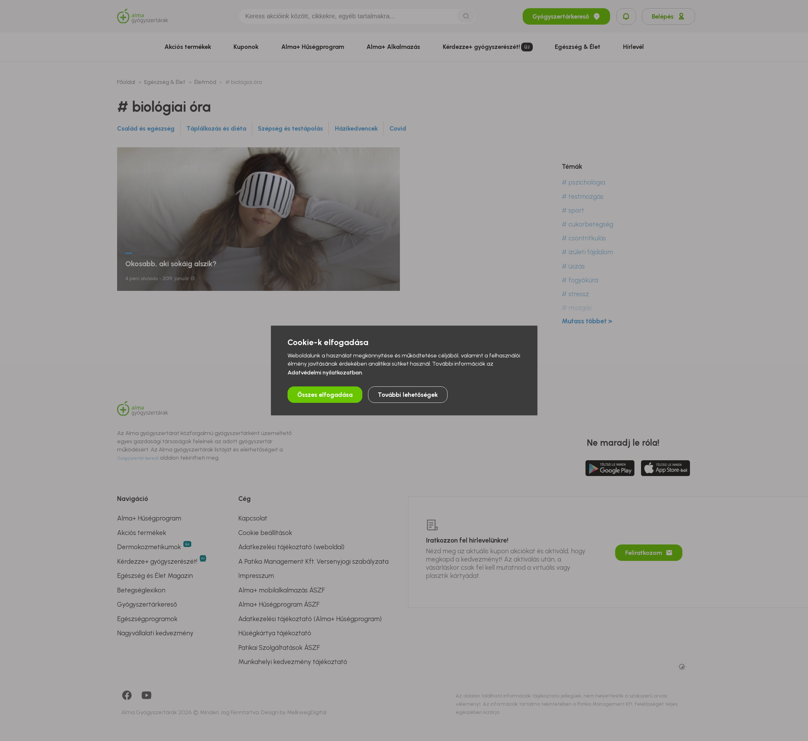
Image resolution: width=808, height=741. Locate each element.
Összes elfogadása (325, 394)
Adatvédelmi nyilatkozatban (325, 372)
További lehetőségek (408, 394)
